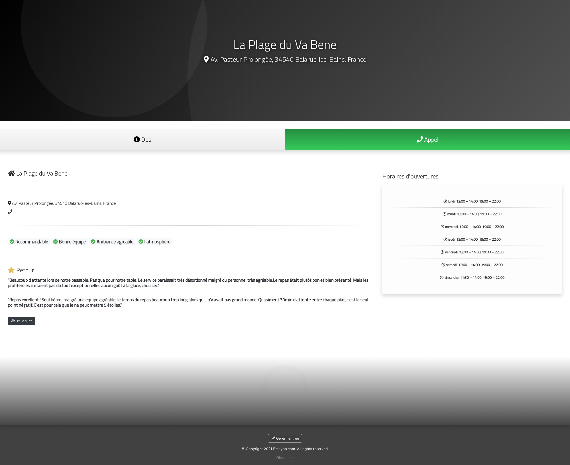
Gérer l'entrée (287, 438)
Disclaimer (285, 457)
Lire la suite (23, 321)
